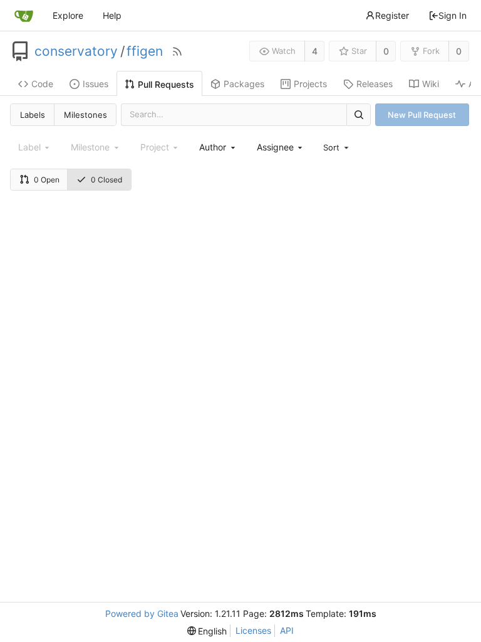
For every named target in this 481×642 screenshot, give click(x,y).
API (287, 630)
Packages (244, 83)
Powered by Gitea (141, 613)
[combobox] (218, 147)
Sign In (452, 15)
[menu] (337, 147)
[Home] (23, 15)
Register (392, 15)
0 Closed (106, 179)
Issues (95, 83)
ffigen (145, 51)
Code (42, 83)
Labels (32, 115)
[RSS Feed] (177, 51)
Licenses (253, 630)
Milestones (85, 115)
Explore (68, 15)
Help (112, 15)
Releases (374, 83)
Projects (310, 83)
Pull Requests (166, 84)
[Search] (358, 114)
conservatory (76, 51)
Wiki (430, 83)
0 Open (46, 179)
